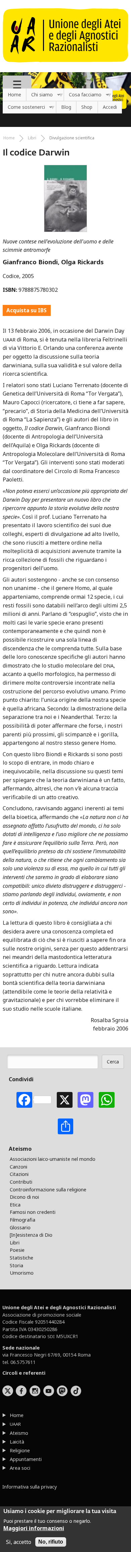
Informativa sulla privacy (29, 1486)
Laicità (17, 1442)
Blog (66, 107)
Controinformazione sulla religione (48, 1189)
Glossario (20, 1227)
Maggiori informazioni (33, 1528)
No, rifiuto (50, 1542)
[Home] (65, 66)
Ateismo (19, 1433)
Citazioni (19, 1174)
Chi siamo (39, 94)
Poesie (17, 1250)
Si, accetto (18, 1542)
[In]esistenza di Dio (31, 1235)
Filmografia (22, 1220)
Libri (32, 138)
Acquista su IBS (26, 310)
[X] (64, 1100)
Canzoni (18, 1166)
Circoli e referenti (23, 1373)
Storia (16, 1265)
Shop (86, 107)
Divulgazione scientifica (71, 138)
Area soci (20, 1468)
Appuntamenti (26, 1459)
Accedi (110, 107)
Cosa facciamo (82, 94)
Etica (15, 1204)
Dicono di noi (24, 1197)
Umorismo (22, 1273)
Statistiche (21, 1257)
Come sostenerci (24, 107)
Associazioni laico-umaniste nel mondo (52, 1159)
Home (14, 94)
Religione (20, 1450)
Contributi (21, 1182)
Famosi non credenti (32, 1212)
